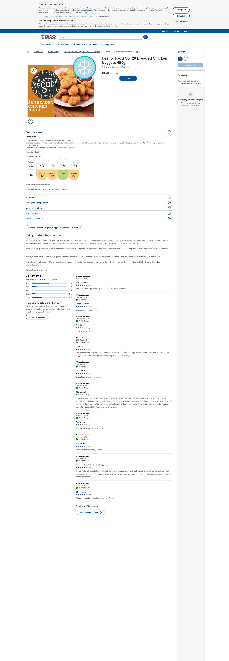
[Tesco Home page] (48, 37)
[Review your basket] (180, 58)
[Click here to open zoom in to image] (30, 121)
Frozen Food (38, 51)
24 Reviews (124, 67)
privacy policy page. (85, 10)
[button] (165, 31)
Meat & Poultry (53, 51)
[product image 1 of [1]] (61, 91)
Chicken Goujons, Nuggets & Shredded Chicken (82, 51)
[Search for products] (145, 37)
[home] (28, 51)
